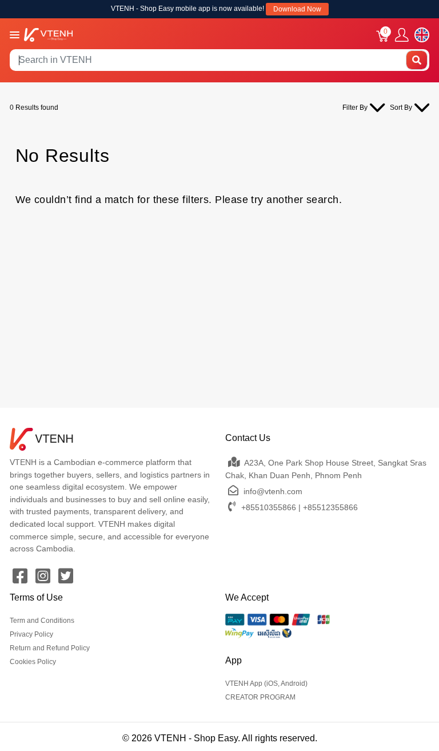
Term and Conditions (42, 621)
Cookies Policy (33, 662)
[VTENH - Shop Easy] (48, 34)
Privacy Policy (31, 634)
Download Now (297, 9)
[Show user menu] (402, 35)
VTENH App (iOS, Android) (266, 684)
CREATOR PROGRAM (260, 697)
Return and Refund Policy (50, 648)
